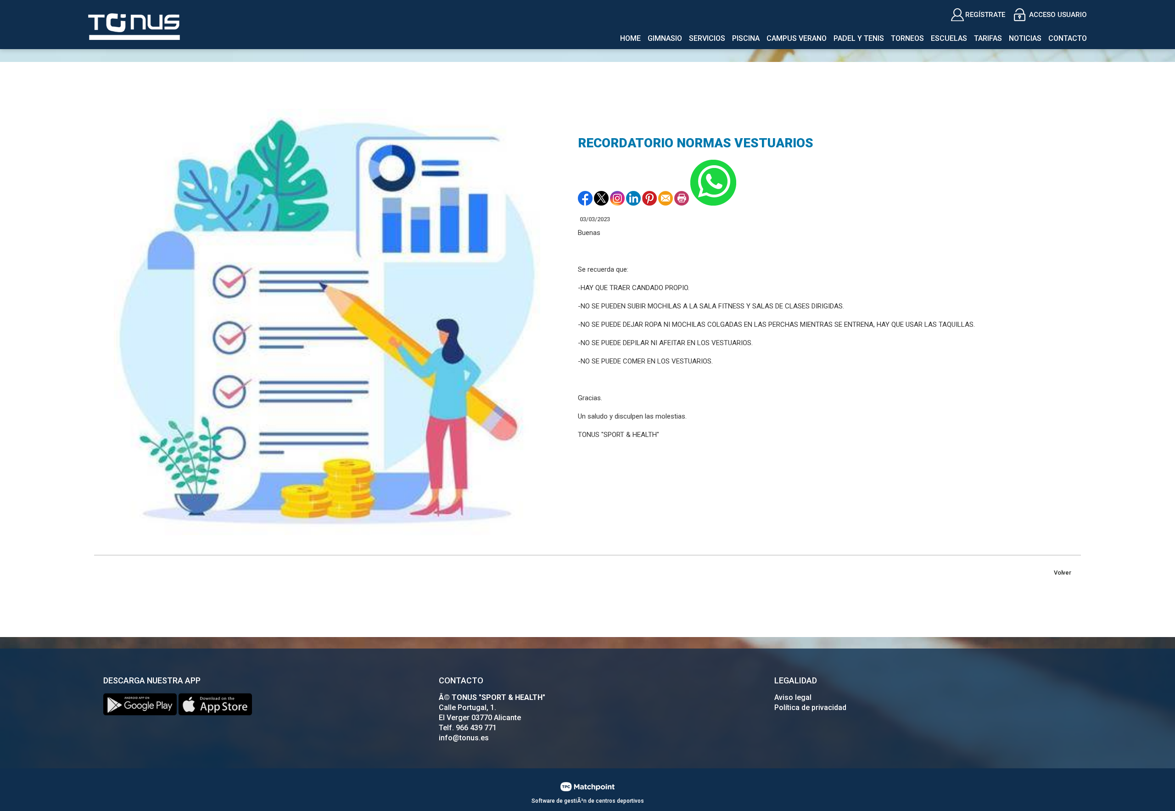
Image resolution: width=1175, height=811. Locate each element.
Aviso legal (792, 697)
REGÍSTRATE (985, 15)
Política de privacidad (810, 707)
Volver (1062, 572)
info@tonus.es (464, 737)
